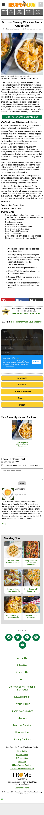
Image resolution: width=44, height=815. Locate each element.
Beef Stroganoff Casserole (31, 590)
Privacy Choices (22, 739)
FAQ (22, 679)
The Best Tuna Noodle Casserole (13, 562)
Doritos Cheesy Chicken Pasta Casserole (22, 444)
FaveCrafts (22, 751)
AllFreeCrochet (22, 755)
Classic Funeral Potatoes (31, 617)
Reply (4, 523)
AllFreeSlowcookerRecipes (22, 769)
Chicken (22, 398)
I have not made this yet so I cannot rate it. (22, 465)
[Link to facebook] (9, 637)
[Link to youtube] (22, 645)
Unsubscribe (22, 732)
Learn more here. (22, 788)
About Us (22, 658)
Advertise (22, 665)
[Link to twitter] (18, 637)
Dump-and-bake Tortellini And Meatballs (31, 563)
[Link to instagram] (36, 637)
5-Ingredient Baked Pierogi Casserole (13, 590)
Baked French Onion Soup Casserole (26, 322)
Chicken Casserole (22, 391)
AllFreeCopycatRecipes (22, 765)
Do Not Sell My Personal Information (22, 688)
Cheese (22, 384)
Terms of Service (22, 725)
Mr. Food (22, 762)
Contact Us (22, 672)
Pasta (22, 404)
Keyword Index (22, 696)
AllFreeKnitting (22, 758)
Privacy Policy (22, 703)
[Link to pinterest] (27, 637)
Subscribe (22, 718)
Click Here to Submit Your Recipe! (26, 313)
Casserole (22, 378)
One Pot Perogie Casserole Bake (12, 617)
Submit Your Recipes (22, 711)
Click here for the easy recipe (22, 116)
